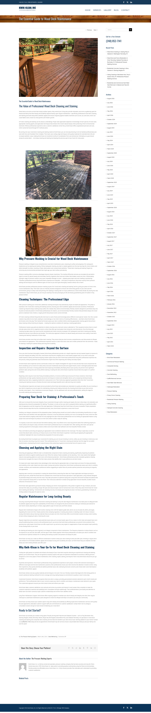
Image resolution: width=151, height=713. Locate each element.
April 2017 (110, 258)
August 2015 (110, 325)
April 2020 (110, 174)
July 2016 (110, 279)
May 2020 (110, 170)
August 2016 (110, 275)
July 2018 (110, 216)
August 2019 (110, 186)
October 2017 (111, 233)
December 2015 (111, 308)
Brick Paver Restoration (113, 357)
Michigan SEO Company (63, 708)
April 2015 (110, 342)
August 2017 (110, 241)
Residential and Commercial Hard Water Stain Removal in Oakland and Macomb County (118, 85)
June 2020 (110, 165)
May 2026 (110, 111)
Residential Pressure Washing (115, 399)
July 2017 (110, 245)
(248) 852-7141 (26, 622)
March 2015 (110, 346)
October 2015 (111, 316)
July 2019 (110, 191)
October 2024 (111, 119)
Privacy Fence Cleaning (113, 395)
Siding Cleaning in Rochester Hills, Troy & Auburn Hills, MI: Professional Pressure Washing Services (118, 77)
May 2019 (110, 199)
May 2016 (110, 287)
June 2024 (110, 136)
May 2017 (110, 254)
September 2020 (112, 153)
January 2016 (111, 304)
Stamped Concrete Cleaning (115, 408)
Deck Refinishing (52, 636)
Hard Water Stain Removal (114, 383)
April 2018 (110, 228)
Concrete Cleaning (112, 370)
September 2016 (112, 270)
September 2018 (112, 207)
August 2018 (110, 212)
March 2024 (110, 149)
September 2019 (112, 182)
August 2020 (110, 157)
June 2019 (110, 195)
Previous (89, 30)
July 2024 (110, 132)
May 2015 (110, 337)
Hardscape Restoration (113, 387)
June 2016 (110, 283)
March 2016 (110, 296)
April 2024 (110, 145)
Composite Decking (112, 366)
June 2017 (110, 249)
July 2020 (110, 161)
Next (95, 30)
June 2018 (110, 220)
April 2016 (110, 291)
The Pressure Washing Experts (28, 636)
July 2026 (110, 103)
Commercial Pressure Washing (115, 362)
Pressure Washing (112, 391)
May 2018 (110, 224)
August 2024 (110, 128)
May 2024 (110, 140)
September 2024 (112, 124)
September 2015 (112, 321)
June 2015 (110, 333)
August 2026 (110, 98)
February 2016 (111, 300)
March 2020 (110, 178)
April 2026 (110, 115)
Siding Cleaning (111, 404)
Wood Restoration (112, 412)
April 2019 (110, 203)
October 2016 (111, 266)
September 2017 (112, 237)
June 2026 (110, 107)
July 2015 (110, 329)
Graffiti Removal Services (114, 378)
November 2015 (111, 312)
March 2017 (110, 262)
